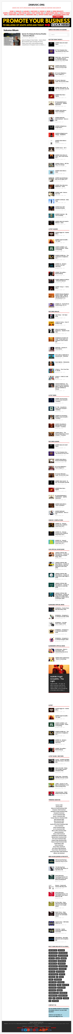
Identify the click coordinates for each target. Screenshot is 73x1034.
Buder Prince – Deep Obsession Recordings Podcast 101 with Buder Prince (61, 914)
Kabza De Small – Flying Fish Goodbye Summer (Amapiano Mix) (61, 769)
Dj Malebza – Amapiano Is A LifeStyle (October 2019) (62, 616)
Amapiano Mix (61, 963)
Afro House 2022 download (59, 848)
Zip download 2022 (59, 822)
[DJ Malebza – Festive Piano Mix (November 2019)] (51, 611)
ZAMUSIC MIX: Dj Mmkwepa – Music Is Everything (62, 658)
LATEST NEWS (52, 395)
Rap (54, 998)
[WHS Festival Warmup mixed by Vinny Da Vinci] (51, 862)
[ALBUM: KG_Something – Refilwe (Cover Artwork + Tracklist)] (51, 418)
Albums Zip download (58, 853)
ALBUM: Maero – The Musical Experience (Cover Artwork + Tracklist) (62, 434)
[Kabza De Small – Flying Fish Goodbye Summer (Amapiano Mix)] (51, 771)
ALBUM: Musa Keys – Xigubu (60, 95)
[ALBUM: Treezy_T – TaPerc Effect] (51, 289)
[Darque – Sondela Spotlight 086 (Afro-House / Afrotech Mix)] (51, 762)
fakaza (61, 977)
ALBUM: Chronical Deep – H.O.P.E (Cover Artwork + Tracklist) (61, 400)
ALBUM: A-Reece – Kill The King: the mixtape (62, 164)
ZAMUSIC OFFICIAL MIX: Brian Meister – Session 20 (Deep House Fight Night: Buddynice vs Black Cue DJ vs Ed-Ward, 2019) (62, 595)
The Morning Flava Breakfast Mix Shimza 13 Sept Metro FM (61, 868)
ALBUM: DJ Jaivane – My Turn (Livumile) (61, 214)
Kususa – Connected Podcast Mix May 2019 (61, 886)
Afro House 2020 (63, 953)
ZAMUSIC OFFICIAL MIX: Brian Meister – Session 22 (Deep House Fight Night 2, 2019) (62, 575)
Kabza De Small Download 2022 (59, 808)
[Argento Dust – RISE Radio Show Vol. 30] (51, 924)
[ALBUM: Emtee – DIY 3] (51, 150)
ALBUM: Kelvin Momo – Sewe (61, 171)
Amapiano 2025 (52, 963)
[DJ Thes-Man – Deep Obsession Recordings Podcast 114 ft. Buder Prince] (51, 905)
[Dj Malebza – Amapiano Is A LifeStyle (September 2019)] (51, 632)
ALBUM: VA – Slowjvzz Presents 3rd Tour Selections (60, 265)
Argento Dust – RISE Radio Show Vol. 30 (62, 922)
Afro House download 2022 (59, 838)
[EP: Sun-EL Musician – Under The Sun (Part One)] (51, 83)
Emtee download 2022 (59, 827)
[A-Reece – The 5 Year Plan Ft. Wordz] (51, 372)
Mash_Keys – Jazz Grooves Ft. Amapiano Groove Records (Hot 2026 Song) (62, 59)
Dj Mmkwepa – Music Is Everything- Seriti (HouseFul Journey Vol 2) (61, 651)
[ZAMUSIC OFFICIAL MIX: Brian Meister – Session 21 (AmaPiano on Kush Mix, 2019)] (51, 586)
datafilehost (62, 969)
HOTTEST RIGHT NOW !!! (55, 39)
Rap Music (59, 998)
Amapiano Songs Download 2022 (59, 811)
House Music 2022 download (59, 850)
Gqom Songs (52, 985)
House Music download (59, 846)
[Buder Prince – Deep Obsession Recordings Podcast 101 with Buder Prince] (51, 915)
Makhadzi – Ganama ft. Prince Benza (61, 348)
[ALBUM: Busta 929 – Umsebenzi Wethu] (51, 209)
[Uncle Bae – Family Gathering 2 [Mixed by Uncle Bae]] (51, 932)
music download (59, 825)
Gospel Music (58, 979)
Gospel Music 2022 (59, 843)
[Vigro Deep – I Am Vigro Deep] (51, 317)
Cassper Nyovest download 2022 (59, 818)
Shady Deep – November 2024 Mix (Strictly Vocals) (61, 777)
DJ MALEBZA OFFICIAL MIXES (56, 604)
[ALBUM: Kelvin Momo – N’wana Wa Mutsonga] (51, 68)
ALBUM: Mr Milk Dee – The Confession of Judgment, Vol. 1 (62, 257)
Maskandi (59, 990)
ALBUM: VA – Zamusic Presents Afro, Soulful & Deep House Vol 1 (61, 542)
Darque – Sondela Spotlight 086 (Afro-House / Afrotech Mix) (62, 761)
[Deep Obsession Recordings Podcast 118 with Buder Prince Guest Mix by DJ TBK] (51, 895)
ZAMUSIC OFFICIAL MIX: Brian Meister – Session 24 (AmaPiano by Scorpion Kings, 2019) (62, 554)
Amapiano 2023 (61, 961)
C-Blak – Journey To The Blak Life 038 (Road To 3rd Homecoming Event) (62, 785)
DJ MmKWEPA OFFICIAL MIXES (57, 646)
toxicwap (66, 998)
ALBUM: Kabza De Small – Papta (61, 43)
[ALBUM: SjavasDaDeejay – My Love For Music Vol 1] (51, 181)
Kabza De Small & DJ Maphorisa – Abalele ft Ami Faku (62, 331)
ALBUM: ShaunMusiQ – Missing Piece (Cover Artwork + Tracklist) (61, 425)
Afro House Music (63, 955)
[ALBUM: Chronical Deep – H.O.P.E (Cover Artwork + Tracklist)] (51, 401)
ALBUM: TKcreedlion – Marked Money (60, 273)
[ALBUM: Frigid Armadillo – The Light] (51, 242)
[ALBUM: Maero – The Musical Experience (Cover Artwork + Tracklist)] (51, 435)
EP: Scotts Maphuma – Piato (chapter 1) (61, 73)
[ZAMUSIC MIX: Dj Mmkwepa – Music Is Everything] (51, 660)
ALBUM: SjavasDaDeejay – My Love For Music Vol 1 (61, 178)
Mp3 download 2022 (59, 821)
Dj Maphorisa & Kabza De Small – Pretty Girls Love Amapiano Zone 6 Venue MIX (61, 339)
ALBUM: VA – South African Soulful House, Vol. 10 (62, 304)
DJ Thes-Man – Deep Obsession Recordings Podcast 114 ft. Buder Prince (61, 904)
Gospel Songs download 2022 (59, 840)
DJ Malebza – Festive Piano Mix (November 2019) (62, 608)
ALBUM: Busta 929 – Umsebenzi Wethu (60, 207)
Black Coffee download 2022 (59, 830)
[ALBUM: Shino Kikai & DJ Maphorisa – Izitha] (51, 188)
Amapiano (63, 958)
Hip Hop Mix (65, 985)
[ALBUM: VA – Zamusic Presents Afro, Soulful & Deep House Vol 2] (51, 535)
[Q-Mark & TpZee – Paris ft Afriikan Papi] (51, 325)
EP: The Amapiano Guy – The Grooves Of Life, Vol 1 (62, 50)
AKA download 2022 (59, 819)
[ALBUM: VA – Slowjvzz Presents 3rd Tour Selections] (51, 266)
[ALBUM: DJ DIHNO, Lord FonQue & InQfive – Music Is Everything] (51, 249)
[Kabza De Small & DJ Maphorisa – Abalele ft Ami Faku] (51, 332)
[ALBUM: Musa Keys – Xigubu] (51, 97)
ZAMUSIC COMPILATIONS (56, 520)
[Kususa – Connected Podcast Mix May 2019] (51, 888)
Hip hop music (52, 987)
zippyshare (55, 1001)
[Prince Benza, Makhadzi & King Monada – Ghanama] (51, 357)
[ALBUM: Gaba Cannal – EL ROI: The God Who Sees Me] (51, 90)
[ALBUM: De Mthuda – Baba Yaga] (51, 202)
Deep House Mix (60, 971)
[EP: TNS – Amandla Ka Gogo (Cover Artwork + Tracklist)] (51, 410)
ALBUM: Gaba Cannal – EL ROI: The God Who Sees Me (62, 88)
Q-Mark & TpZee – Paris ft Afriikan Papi (62, 322)
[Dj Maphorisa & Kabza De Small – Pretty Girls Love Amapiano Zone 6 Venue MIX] (51, 340)
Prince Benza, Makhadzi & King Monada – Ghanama (62, 355)
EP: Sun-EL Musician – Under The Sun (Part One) (61, 81)
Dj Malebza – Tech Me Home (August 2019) (61, 623)
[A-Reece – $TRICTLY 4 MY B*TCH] (51, 379)
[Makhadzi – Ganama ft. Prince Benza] (51, 350)
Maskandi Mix (63, 993)
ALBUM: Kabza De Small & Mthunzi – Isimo (61, 222)
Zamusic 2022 (59, 805)
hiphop (59, 985)
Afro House (61, 950)
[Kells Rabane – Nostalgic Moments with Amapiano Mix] (51, 940)
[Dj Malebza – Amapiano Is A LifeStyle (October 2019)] (51, 618)
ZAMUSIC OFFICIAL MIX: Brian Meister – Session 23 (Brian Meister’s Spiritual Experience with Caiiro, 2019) (62, 565)
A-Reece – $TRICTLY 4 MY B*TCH (61, 377)
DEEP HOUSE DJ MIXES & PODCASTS (58, 856)
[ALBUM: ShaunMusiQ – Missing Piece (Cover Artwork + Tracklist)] (51, 427)
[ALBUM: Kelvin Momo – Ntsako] (51, 143)
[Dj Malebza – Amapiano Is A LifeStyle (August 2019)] (51, 641)
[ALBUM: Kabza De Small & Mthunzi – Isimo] (51, 224)
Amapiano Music (53, 966)
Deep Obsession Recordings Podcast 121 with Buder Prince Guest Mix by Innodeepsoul (61, 877)
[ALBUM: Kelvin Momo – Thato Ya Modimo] (51, 113)
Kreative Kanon (48, 1026)
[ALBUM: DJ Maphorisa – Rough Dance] (51, 129)
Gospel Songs (52, 982)
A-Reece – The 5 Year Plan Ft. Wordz (62, 370)
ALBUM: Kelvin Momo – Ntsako (61, 141)
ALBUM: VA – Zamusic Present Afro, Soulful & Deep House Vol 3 (61, 525)
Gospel (51, 979)
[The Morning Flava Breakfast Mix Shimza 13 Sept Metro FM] (51, 870)
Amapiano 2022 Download (59, 810)
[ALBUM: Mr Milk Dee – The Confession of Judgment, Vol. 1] (51, 258)
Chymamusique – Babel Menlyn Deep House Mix (61, 792)
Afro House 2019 (53, 953)
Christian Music (63, 966)
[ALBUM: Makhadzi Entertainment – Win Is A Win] (51, 120)
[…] (44, 44)
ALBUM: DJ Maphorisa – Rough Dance (61, 126)
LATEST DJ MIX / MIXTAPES (56, 756)
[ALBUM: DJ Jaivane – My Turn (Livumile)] (51, 217)
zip (50, 1001)
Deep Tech (62, 974)
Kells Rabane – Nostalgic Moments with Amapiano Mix (61, 939)
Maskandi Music (53, 995)
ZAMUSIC (32, 37)
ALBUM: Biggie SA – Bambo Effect (62, 233)
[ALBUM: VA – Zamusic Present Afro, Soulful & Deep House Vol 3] (51, 526)
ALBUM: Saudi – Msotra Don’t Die (61, 193)
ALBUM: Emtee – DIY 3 (60, 147)
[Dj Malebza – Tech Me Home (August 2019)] (51, 625)
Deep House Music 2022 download (59, 851)
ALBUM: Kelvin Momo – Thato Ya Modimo (61, 111)
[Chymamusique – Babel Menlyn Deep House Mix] (51, 795)
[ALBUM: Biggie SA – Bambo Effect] (51, 235)
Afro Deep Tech (53, 950)
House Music (52, 990)
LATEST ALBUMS (53, 229)
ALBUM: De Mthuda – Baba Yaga (62, 200)
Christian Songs (53, 969)
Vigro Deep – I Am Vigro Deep (61, 315)
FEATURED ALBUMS (54, 441)
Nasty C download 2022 (59, 816)
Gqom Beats (61, 982)
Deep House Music (53, 974)
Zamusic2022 (59, 806)
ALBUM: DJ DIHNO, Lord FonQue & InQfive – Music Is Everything (61, 248)
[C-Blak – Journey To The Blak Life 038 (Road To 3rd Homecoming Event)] (51, 786)
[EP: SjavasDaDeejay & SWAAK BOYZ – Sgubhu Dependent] (51, 104)
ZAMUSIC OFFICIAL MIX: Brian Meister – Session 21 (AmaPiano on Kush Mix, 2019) (62, 585)
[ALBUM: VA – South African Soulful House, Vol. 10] (51, 306)
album (57, 958)
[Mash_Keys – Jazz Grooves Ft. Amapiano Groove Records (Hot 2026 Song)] (51, 60)
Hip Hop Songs (61, 987)
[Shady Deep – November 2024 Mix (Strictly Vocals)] (51, 779)
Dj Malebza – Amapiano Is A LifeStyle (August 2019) (61, 639)
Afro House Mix (53, 955)
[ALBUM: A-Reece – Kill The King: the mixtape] (51, 166)
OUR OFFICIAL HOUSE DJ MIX (56, 549)
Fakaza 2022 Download (59, 834)
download (52, 977)
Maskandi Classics (53, 993)
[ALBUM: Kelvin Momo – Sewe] (51, 173)
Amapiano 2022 (52, 961)
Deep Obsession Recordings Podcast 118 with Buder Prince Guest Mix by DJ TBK (61, 894)
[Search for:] (59, 34)
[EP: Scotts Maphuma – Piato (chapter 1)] (51, 76)
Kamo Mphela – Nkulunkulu (62, 362)
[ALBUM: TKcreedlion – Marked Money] (51, 275)
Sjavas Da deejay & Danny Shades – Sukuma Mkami (34, 35)
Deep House (52, 971)
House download (59, 845)
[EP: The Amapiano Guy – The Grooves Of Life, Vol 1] (51, 53)
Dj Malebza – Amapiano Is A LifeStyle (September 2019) (61, 631)
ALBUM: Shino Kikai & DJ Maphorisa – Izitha (61, 186)
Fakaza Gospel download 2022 (59, 842)
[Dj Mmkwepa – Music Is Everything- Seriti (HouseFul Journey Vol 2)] (51, 652)
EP (57, 977)
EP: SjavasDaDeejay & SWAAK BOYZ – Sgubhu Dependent (61, 103)
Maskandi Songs (63, 995)
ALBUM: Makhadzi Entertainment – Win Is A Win (61, 119)
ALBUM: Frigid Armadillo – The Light (61, 240)
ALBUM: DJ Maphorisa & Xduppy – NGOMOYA (61, 134)
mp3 (50, 998)
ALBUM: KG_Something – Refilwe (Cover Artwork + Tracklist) (61, 417)
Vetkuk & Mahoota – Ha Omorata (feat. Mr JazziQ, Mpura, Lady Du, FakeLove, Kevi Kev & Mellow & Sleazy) (62, 386)
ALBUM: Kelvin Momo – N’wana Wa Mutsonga (61, 66)
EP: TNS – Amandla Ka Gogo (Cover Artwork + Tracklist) (61, 408)
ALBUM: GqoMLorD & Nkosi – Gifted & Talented (62, 280)
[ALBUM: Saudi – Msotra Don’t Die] (51, 195)
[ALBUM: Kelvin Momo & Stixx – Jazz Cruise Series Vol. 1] (51, 158)
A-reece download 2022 (59, 814)
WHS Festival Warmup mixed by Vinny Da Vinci (61, 860)
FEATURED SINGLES (54, 311)
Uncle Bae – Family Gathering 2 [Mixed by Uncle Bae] (61, 930)
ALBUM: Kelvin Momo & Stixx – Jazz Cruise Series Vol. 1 (61, 156)
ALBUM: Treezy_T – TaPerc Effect (62, 287)
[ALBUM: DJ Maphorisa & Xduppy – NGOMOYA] (51, 136)
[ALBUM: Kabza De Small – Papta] (51, 45)
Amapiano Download (59, 813)
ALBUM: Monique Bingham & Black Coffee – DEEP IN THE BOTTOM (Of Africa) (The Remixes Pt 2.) (62, 296)
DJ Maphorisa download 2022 (59, 835)
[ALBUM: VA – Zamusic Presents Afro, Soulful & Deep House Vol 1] (51, 543)
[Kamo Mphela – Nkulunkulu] (51, 365)
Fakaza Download (58, 832)
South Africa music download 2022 (59, 824)
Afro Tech (51, 958)
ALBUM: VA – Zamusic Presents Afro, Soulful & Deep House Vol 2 (61, 533)
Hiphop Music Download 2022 (59, 837)
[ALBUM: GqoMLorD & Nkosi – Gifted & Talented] (51, 282)
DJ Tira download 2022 (59, 829)
